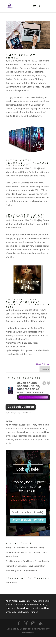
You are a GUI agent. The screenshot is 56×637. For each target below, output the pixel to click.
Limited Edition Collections (29, 72)
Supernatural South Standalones (22, 86)
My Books (37, 75)
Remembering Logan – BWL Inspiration (25, 566)
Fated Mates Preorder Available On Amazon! (28, 163)
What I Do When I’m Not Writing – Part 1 (26, 547)
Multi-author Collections (18, 75)
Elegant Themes (27, 628)
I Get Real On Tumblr (21, 56)
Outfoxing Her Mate (24, 79)
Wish (26, 90)
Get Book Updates (20, 406)
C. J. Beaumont (15, 60)
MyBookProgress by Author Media (18, 413)
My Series (11, 224)
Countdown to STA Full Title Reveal (26, 216)
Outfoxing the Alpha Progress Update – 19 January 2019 (28, 303)
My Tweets (11, 582)
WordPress (28, 632)
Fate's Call (40, 64)
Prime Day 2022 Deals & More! (21, 570)
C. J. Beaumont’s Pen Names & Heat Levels (27, 561)
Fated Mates (12, 68)
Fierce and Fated (28, 68)
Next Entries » (43, 364)
